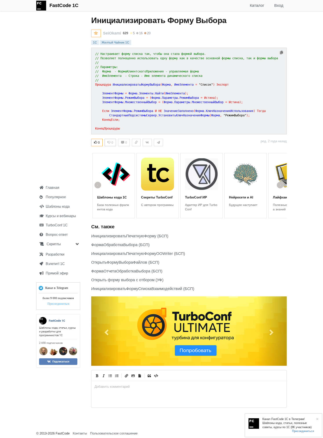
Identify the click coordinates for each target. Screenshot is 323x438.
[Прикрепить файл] (139, 375)
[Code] (155, 375)
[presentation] (189, 386)
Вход (278, 5)
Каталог (257, 5)
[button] (106, 331)
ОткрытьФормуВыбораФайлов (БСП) (125, 262)
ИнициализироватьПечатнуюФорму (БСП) (129, 236)
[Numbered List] (116, 375)
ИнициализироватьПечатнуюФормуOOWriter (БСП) (138, 253)
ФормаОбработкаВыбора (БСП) (120, 245)
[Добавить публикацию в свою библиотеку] (96, 33)
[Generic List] (110, 375)
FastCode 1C (63, 5)
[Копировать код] (281, 53)
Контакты (80, 433)
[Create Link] (126, 375)
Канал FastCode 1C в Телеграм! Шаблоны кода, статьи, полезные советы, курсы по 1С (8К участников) (287, 423)
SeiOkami (112, 33)
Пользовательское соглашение (114, 433)
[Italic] (103, 375)
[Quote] (149, 375)
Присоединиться (58, 303)
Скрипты (53, 244)
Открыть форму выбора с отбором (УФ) (127, 280)
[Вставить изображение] (133, 375)
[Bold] (97, 375)
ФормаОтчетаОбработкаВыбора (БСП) (126, 271)
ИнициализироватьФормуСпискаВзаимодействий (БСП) (142, 289)
